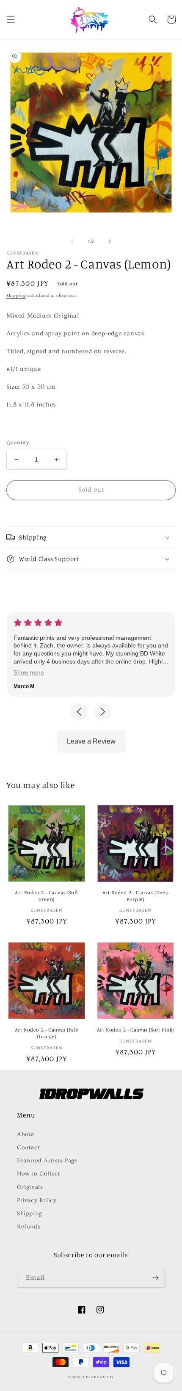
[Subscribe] (155, 1278)
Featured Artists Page (47, 1160)
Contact (28, 1147)
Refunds (28, 1226)
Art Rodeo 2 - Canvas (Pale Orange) (47, 1033)
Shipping (16, 295)
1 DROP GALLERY (98, 1377)
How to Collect (38, 1173)
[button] (10, 19)
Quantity (17, 442)
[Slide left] (72, 241)
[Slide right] (109, 241)
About (26, 1134)
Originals (30, 1187)
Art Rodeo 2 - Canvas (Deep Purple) (135, 895)
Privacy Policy (36, 1200)
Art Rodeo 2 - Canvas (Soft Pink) (135, 1029)
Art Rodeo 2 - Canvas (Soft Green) (46, 895)
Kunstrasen (22, 253)
